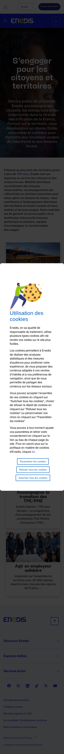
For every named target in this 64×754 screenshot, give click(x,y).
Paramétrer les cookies (33, 461)
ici (33, 452)
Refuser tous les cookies (33, 469)
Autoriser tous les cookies (32, 477)
